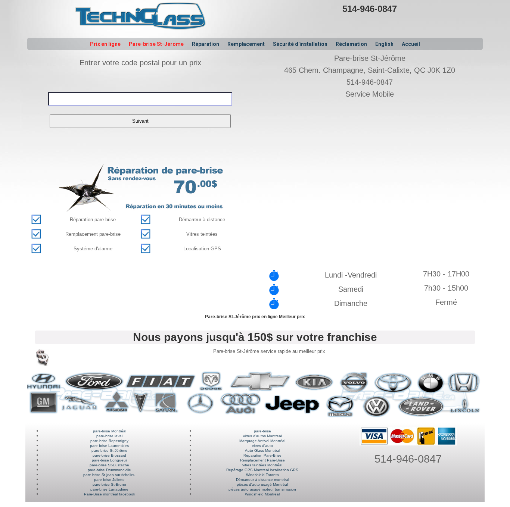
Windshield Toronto (262, 475)
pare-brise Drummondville (109, 470)
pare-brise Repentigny (109, 441)
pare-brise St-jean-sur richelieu (109, 475)
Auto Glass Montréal (262, 450)
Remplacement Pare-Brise (262, 460)
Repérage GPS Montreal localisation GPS (262, 470)
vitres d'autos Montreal (262, 436)
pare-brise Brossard (109, 455)
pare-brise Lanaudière (109, 489)
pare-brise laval (109, 436)
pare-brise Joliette (109, 480)
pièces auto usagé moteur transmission (262, 489)
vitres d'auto (262, 446)
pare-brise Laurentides (109, 446)
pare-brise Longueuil (109, 460)
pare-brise (262, 431)
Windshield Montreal (262, 494)
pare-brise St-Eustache (109, 465)
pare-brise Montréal (109, 431)
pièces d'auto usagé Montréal (262, 484)
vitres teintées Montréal (262, 465)
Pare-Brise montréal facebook (109, 494)
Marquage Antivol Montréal (262, 441)
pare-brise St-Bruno (109, 484)
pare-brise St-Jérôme (109, 450)
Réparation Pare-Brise (262, 455)
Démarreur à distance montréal (262, 480)
